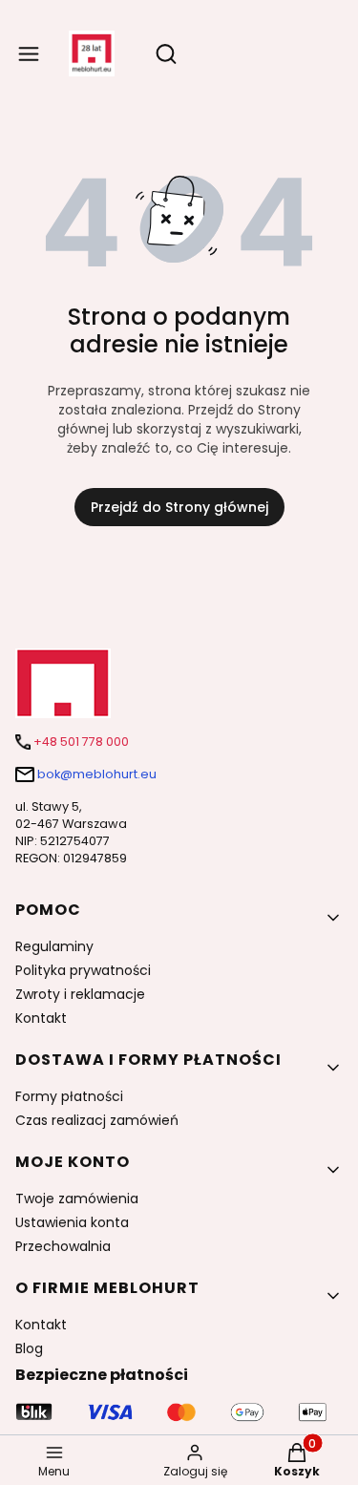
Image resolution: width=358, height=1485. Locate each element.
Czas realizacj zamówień (97, 1120)
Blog (29, 1348)
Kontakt (41, 1018)
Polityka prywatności (83, 970)
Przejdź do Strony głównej (179, 507)
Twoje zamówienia (76, 1198)
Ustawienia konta (72, 1222)
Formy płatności (69, 1096)
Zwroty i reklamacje (80, 994)
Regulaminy (54, 946)
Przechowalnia (63, 1246)
